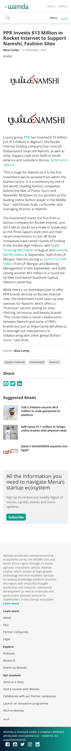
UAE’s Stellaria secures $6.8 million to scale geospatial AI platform (40, 411)
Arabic (8, 56)
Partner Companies (16, 632)
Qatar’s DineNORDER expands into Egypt (44, 448)
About (51, 6)
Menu (54, 18)
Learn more (11, 603)
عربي (64, 17)
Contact (63, 6)
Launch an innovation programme (25, 703)
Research (9, 660)
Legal (6, 639)
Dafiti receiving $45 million (31, 247)
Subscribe (16, 517)
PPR (27, 137)
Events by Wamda (15, 667)
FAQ (5, 625)
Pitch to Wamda (13, 710)
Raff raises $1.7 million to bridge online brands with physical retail (43, 429)
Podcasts (9, 653)
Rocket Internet (15, 362)
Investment (37, 362)
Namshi (54, 362)
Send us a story (13, 682)
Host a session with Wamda (21, 689)
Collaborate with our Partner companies (29, 696)
